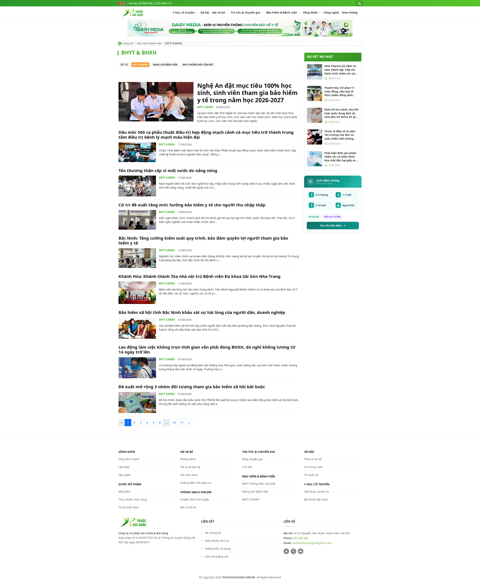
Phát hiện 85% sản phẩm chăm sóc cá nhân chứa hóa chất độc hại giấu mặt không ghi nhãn (341, 156)
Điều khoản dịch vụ (217, 540)
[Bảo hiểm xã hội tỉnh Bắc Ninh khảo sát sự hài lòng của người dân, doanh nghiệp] (137, 328)
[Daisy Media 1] (240, 28)
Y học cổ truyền (184, 12)
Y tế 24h (247, 467)
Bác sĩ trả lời (188, 507)
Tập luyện (124, 475)
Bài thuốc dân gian (316, 499)
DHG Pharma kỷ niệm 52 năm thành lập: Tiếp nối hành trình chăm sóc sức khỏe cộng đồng (340, 69)
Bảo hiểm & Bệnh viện (282, 12)
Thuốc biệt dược (128, 507)
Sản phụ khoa (189, 475)
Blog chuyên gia (252, 459)
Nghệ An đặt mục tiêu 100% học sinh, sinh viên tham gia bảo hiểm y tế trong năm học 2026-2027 (247, 92)
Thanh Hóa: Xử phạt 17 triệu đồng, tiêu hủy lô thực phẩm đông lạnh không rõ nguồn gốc (339, 91)
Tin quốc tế (311, 475)
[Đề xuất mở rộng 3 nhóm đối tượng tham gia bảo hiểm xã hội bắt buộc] (137, 402)
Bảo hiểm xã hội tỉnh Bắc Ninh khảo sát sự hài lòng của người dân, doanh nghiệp (201, 312)
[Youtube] (300, 551)
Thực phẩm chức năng (132, 499)
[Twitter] (286, 551)
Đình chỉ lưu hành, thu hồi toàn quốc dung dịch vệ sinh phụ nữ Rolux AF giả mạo (341, 113)
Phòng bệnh (188, 459)
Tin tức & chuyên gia (246, 12)
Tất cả (124, 64)
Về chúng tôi (213, 533)
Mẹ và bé (219, 12)
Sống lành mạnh (128, 459)
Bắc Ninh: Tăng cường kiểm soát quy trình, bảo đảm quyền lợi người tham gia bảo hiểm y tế (203, 240)
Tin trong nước (313, 467)
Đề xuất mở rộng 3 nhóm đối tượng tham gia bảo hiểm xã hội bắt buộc (191, 386)
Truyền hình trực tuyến (194, 499)
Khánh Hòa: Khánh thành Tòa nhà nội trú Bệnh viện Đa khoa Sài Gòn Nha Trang (199, 276)
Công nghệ (331, 12)
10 (174, 423)
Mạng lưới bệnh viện (165, 64)
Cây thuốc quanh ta (316, 491)
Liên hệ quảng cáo (216, 556)
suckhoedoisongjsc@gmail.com (312, 543)
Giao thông (350, 12)
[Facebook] (293, 551)
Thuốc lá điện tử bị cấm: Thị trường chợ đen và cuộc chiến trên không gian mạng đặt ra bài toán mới (341, 135)
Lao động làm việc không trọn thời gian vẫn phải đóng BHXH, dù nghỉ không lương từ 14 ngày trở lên (207, 349)
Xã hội (204, 12)
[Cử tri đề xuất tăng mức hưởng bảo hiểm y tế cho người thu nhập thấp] (137, 220)
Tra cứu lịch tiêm (330, 225)
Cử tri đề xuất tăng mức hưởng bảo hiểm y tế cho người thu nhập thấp (191, 205)
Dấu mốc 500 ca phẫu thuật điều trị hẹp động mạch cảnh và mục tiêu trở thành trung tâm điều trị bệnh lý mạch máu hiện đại (206, 134)
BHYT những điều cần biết (198, 64)
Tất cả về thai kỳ (190, 467)
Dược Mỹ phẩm (129, 484)
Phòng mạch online (196, 492)
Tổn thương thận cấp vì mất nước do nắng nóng (167, 170)
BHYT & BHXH (140, 64)
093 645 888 (300, 538)
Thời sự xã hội (313, 459)
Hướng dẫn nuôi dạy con (196, 482)
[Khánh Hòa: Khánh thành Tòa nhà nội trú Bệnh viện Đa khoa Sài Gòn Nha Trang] (137, 292)
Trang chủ (128, 43)
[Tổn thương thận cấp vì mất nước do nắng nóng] (137, 186)
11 (182, 423)
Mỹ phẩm (124, 491)
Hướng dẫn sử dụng (218, 548)
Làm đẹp (123, 467)
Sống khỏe (310, 12)
